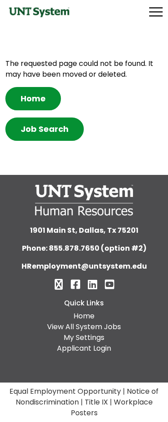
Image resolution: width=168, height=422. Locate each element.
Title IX (96, 402)
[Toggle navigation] (156, 12)
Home (33, 98)
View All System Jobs (84, 327)
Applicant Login (84, 348)
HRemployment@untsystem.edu (84, 266)
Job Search (45, 129)
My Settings (84, 337)
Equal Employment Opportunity (65, 391)
